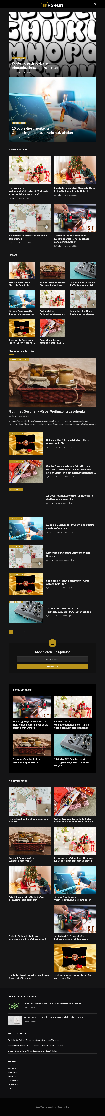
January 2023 (13, 1076)
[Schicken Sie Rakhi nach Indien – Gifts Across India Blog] (22, 328)
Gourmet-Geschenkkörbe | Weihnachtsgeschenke (52, 283)
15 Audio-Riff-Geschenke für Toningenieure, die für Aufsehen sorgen (82, 284)
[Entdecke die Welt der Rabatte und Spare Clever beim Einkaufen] (30, 958)
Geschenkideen (19, 123)
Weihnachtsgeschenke (19, 359)
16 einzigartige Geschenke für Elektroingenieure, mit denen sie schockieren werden (71, 238)
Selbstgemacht (19, 58)
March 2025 (12, 1068)
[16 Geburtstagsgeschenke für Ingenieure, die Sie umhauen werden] (26, 499)
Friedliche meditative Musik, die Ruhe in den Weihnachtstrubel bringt (74, 189)
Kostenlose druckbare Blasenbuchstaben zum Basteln (37, 65)
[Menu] (10, 4)
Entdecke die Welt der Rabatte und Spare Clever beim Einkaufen (29, 976)
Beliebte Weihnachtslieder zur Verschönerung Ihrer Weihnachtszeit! (27, 937)
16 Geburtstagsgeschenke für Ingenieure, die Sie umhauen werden (69, 497)
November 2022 (14, 1085)
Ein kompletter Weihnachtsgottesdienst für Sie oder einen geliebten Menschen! (29, 191)
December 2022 (14, 1080)
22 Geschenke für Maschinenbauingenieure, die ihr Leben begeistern (55, 1017)
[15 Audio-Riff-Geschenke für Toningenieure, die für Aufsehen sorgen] (83, 270)
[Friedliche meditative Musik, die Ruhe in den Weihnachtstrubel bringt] (75, 170)
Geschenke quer (16, 433)
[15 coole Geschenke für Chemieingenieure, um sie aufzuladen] (52, 109)
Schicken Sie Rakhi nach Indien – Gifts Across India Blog (21, 341)
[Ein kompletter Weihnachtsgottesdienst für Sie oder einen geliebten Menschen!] (30, 170)
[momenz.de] (52, 4)
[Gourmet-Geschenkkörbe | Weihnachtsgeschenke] (53, 270)
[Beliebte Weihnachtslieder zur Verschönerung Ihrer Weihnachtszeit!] (30, 919)
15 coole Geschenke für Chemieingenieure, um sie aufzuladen (42, 130)
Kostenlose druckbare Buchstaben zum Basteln (28, 237)
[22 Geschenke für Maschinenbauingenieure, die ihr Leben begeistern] (15, 1020)
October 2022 (13, 1089)
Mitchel (14, 73)
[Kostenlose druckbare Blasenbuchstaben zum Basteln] (52, 44)
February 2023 (13, 1072)
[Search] (94, 4)
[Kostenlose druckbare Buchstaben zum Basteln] (30, 218)
